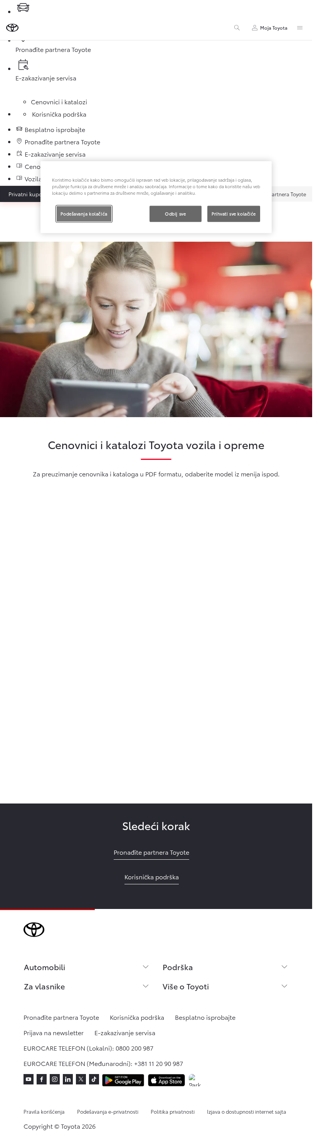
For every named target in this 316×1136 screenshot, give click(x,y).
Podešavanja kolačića (84, 213)
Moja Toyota (273, 27)
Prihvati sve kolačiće (234, 213)
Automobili (44, 967)
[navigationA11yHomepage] (12, 28)
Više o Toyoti (186, 986)
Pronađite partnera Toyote (275, 193)
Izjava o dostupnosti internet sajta (246, 1111)
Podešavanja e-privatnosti (107, 1111)
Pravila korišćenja (44, 1111)
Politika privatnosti (173, 1111)
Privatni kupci (25, 194)
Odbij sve (175, 213)
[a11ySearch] (237, 27)
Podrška (178, 967)
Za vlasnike (44, 986)
